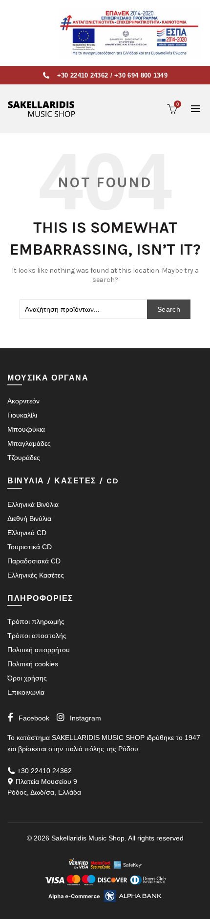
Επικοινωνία (25, 692)
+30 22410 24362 (82, 75)
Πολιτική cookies (32, 664)
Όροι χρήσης (27, 678)
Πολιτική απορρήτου (38, 650)
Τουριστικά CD (29, 547)
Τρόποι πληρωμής (35, 621)
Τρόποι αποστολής (36, 635)
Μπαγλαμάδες (29, 443)
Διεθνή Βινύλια (29, 518)
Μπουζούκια (26, 429)
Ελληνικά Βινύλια (33, 504)
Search (168, 309)
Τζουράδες (23, 457)
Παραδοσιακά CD (34, 561)
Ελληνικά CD (26, 533)
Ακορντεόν (23, 401)
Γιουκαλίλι (22, 415)
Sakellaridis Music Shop (88, 838)
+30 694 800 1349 (141, 75)
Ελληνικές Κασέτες (35, 575)
